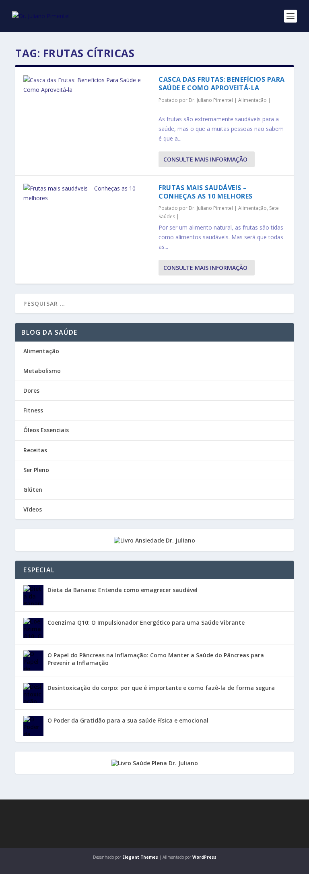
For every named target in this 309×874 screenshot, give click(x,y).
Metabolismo (42, 371)
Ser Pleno (36, 470)
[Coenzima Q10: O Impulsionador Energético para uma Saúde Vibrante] (33, 628)
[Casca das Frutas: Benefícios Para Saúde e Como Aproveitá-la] (86, 85)
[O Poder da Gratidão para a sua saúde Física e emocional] (33, 726)
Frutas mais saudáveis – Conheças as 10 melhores (206, 192)
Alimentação (252, 100)
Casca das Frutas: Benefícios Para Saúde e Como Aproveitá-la (222, 83)
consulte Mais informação (205, 159)
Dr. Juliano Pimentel (211, 100)
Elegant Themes (140, 857)
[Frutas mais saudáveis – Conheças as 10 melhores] (86, 193)
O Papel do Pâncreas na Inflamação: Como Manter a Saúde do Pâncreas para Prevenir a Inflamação (155, 658)
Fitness (33, 410)
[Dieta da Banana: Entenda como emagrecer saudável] (33, 595)
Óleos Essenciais (46, 430)
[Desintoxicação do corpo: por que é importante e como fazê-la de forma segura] (33, 693)
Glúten (32, 489)
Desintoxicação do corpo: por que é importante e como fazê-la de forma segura (161, 688)
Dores (31, 390)
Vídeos (32, 509)
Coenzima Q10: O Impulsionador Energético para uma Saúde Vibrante (146, 622)
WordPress (204, 857)
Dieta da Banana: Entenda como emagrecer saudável (122, 590)
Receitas (35, 450)
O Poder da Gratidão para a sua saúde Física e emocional (127, 720)
